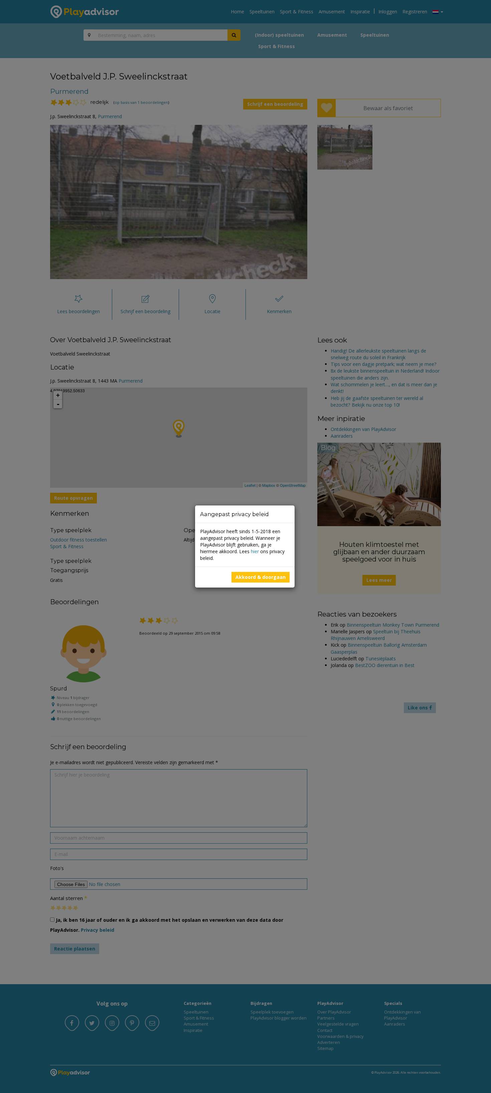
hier (255, 551)
